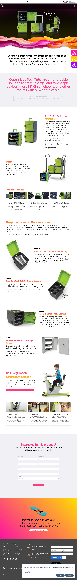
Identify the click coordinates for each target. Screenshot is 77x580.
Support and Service (7, 550)
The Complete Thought (7, 553)
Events (40, 1)
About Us (17, 550)
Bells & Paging (69, 5)
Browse (4, 546)
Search (27, 2)
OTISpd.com (55, 98)
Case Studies (46, 1)
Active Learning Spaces (60, 5)
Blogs (37, 1)
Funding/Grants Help (7, 552)
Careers (51, 1)
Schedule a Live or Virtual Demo (38, 530)
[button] (20, 390)
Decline (69, 575)
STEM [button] (14, 5)
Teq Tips (17, 546)
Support (32, 1)
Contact (60, 1)
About (56, 1)
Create (4, 548)
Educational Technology (34, 5)
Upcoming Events (18, 548)
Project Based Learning (22, 5)
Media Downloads (18, 549)
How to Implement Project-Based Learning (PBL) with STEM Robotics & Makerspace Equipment (39, 555)
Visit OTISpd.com (18, 554)
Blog (4, 554)
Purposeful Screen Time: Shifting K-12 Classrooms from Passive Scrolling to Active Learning (40, 548)
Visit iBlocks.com (18, 553)
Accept (60, 575)
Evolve (4, 549)
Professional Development (47, 5)
